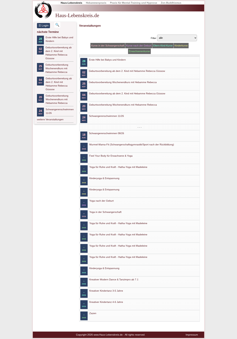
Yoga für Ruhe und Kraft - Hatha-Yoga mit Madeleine (118, 167)
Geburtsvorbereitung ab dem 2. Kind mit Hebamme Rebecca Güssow (127, 71)
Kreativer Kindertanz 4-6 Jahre (106, 302)
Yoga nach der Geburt (101, 200)
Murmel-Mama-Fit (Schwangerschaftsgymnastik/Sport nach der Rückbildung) (131, 144)
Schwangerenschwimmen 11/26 (106, 116)
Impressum (192, 334)
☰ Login (44, 25)
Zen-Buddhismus (171, 2)
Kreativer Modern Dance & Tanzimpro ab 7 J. (114, 279)
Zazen (92, 313)
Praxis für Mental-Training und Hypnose (133, 2)
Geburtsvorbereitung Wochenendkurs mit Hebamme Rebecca (56, 68)
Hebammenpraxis (96, 2)
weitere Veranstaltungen (50, 119)
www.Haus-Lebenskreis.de (108, 334)
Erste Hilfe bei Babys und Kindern (107, 59)
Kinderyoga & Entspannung (104, 178)
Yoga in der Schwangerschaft (105, 212)
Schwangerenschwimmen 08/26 (106, 133)
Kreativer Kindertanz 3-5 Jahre (106, 290)
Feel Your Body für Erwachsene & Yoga (111, 155)
